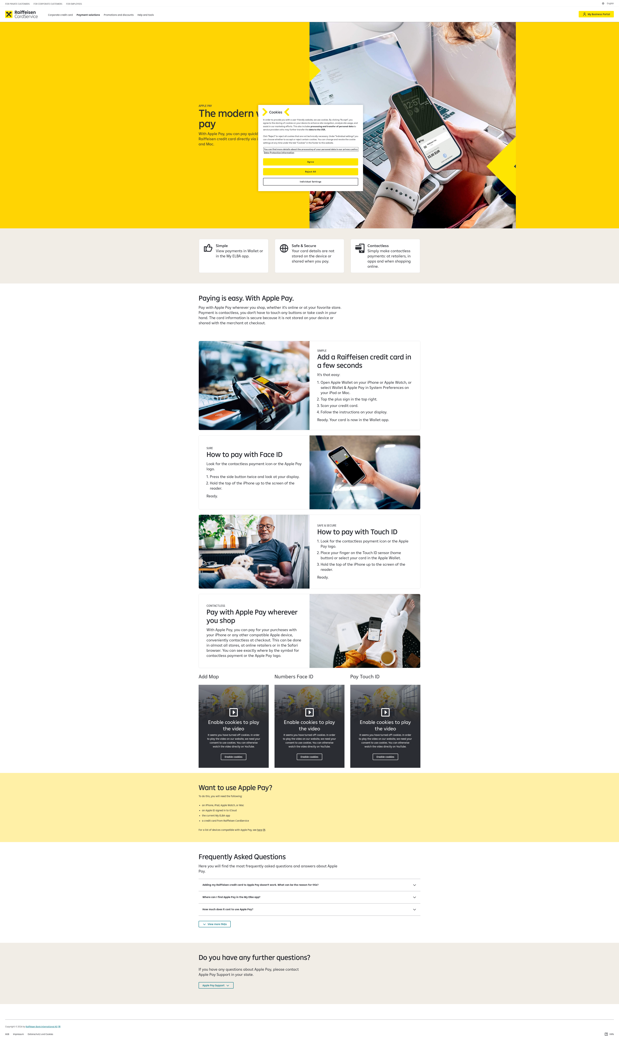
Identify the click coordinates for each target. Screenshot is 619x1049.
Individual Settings (310, 181)
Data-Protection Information (279, 152)
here (259, 829)
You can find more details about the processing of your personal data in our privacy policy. (311, 149)
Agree (310, 161)
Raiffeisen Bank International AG (42, 1026)
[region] (310, 148)
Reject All (310, 171)
